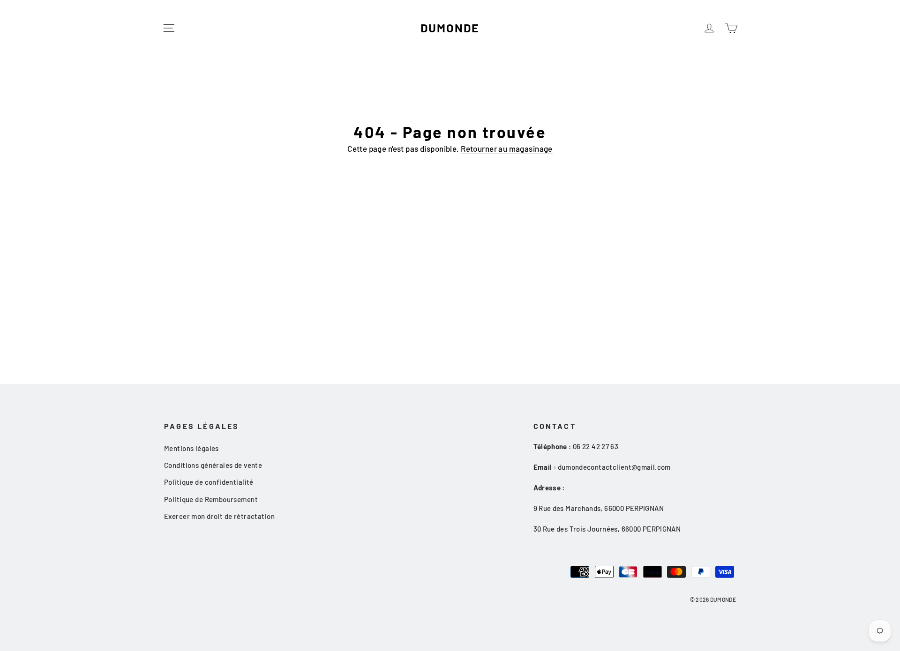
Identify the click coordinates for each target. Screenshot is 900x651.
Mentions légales (191, 448)
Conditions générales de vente (213, 465)
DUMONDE (449, 28)
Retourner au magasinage (507, 148)
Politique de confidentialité (209, 482)
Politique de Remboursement (211, 499)
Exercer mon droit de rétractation (219, 516)
